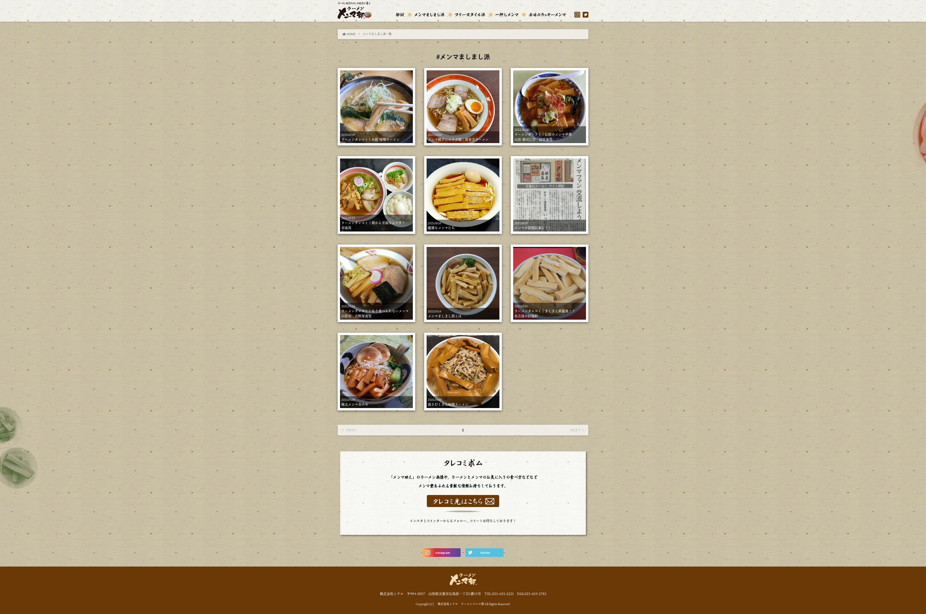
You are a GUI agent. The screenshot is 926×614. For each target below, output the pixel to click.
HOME (350, 34)
